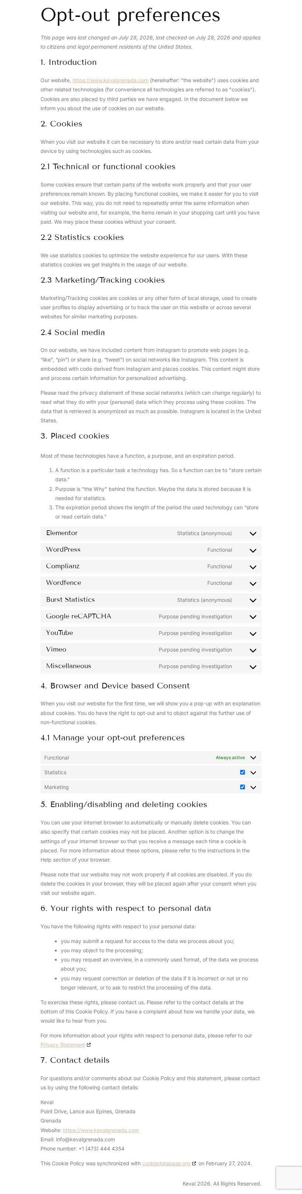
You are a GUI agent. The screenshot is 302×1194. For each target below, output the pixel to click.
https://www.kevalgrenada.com (110, 80)
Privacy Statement (63, 1044)
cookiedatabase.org (166, 1163)
